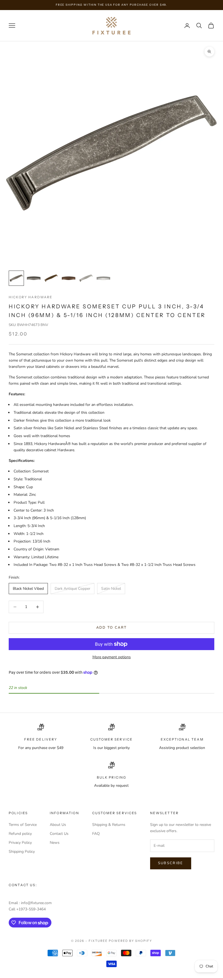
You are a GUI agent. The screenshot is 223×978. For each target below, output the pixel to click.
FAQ (96, 833)
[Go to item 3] (51, 278)
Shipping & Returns (108, 824)
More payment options (111, 657)
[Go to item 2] (33, 278)
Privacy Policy (20, 842)
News (55, 842)
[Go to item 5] (86, 278)
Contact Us (59, 833)
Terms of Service (23, 824)
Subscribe (170, 863)
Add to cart (111, 627)
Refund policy (20, 833)
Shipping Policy (22, 851)
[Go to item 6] (103, 278)
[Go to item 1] (16, 278)
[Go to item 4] (68, 278)
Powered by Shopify (130, 941)
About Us (58, 824)
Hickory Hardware (31, 297)
